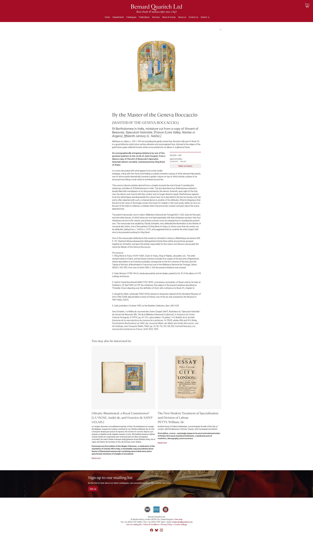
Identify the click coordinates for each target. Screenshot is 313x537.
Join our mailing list (133, 524)
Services (156, 17)
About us (182, 17)
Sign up (92, 489)
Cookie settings (180, 524)
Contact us (193, 17)
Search (204, 17)
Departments (118, 17)
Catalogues (131, 17)
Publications (144, 17)
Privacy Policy (166, 524)
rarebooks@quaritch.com (182, 522)
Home (107, 17)
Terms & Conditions (151, 524)
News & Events (169, 17)
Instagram (161, 530)
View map (178, 519)
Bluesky (156, 530)
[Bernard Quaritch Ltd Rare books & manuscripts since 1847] (156, 8)
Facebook (151, 530)
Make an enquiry (185, 166)
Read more (96, 458)
